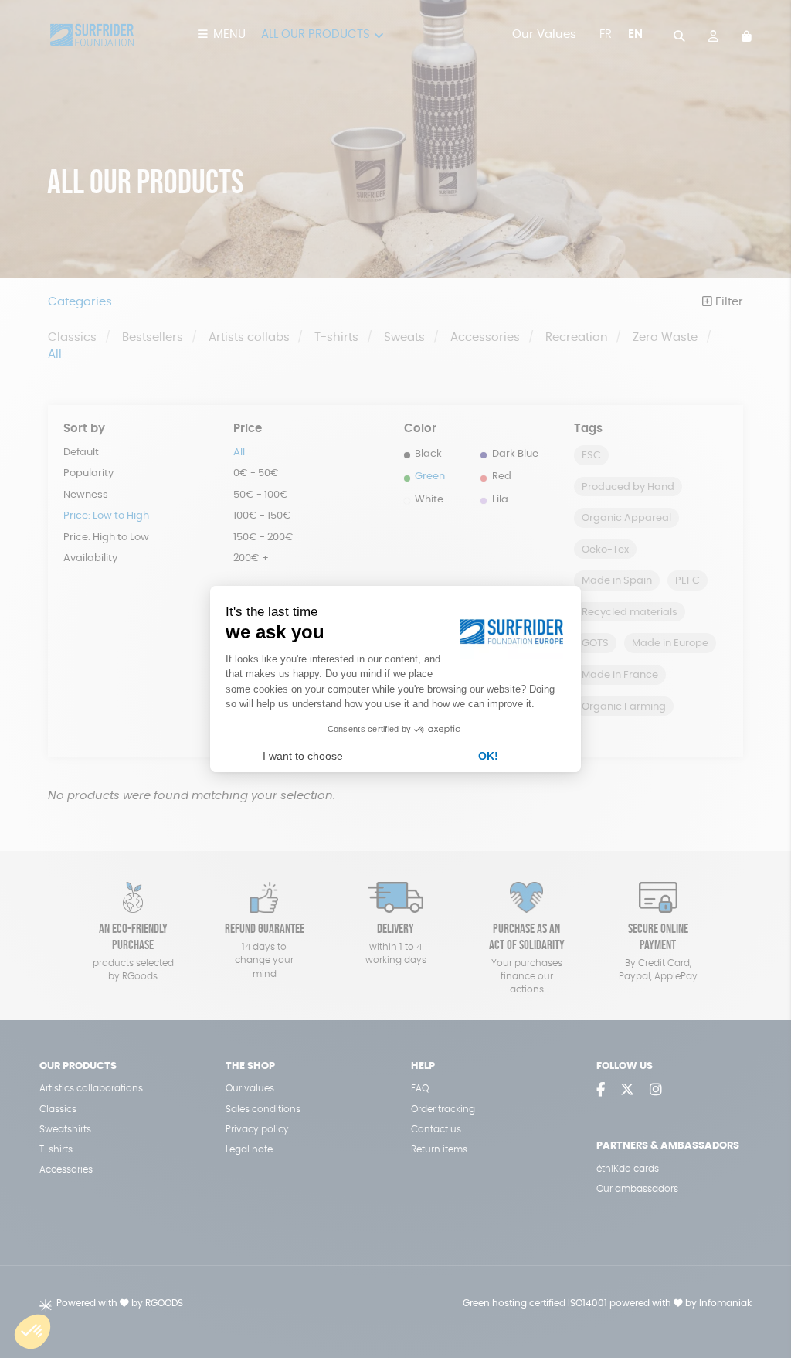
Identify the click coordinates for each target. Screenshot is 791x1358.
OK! (488, 756)
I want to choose (303, 756)
